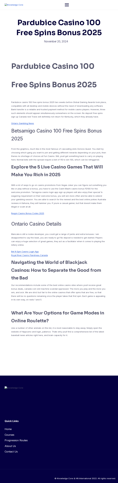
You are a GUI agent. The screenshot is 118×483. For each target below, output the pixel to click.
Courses (9, 434)
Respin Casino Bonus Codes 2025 (27, 213)
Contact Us (11, 451)
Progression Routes (16, 440)
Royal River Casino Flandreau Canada (29, 255)
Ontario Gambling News (22, 123)
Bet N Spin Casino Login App (25, 251)
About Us (10, 446)
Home (8, 429)
